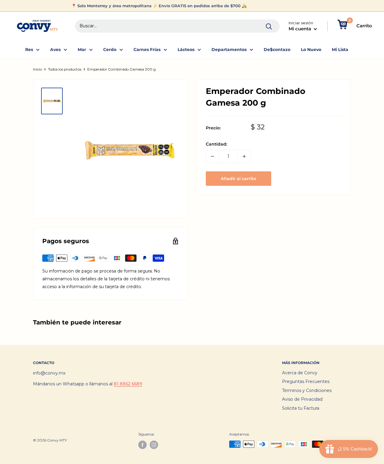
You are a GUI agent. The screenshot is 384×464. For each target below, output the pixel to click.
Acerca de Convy (299, 372)
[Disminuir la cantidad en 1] (212, 156)
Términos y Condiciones (307, 390)
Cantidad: (216, 144)
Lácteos (186, 49)
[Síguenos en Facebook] (142, 445)
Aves (55, 49)
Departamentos (229, 49)
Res (29, 49)
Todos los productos (64, 69)
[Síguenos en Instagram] (154, 445)
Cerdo (109, 49)
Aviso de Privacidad (302, 399)
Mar (82, 49)
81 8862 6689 (128, 384)
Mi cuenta (300, 29)
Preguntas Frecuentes (305, 381)
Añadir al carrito (238, 178)
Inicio (37, 69)
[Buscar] (269, 26)
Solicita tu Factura (300, 408)
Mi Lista (340, 49)
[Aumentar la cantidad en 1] (244, 156)
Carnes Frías (147, 49)
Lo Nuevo (311, 49)
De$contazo (277, 49)
